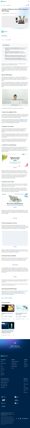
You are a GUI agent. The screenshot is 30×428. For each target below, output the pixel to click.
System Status (25, 392)
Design (6, 316)
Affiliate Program (3, 387)
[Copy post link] (2, 40)
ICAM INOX (15, 276)
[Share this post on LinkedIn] (8, 40)
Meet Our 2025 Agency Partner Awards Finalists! (21, 314)
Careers (2, 366)
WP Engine (5, 31)
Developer (10, 316)
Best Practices (9, 5)
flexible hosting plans (10, 294)
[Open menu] (29, 1)
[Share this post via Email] (10, 40)
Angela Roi (15, 246)
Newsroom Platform (14, 366)
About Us (2, 361)
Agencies (25, 363)
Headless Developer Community (5, 380)
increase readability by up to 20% (22, 119)
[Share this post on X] (6, 40)
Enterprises (25, 361)
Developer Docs (26, 380)
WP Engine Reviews (3, 363)
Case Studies (25, 387)
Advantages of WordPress (4, 382)
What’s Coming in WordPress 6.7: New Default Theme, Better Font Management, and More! (8, 331)
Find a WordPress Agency (4, 385)
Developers (25, 366)
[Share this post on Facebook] (4, 40)
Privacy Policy (2, 369)
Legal (1, 371)
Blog (4, 5)
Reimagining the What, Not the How (7, 314)
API (24, 382)
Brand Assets (2, 374)
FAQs (24, 390)
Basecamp (15, 207)
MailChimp (15, 167)
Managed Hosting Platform (15, 361)
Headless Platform (14, 363)
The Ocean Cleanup (15, 264)
